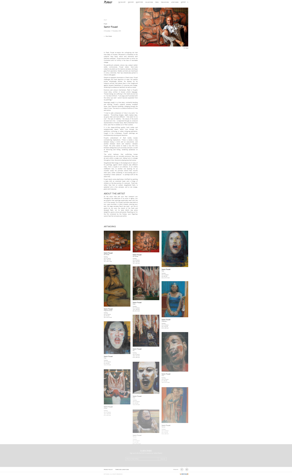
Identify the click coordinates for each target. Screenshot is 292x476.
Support (183, 2)
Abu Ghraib (106, 254)
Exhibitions (139, 2)
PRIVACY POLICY (108, 469)
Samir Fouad (111, 26)
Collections (149, 2)
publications (165, 2)
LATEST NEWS (174, 2)
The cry (134, 437)
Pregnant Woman (108, 310)
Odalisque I (164, 321)
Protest (105, 408)
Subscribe (162, 459)
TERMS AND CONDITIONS (122, 469)
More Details (108, 36)
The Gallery (122, 2)
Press (157, 2)
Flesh (134, 304)
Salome (163, 427)
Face (163, 271)
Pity (133, 350)
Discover (131, 2)
